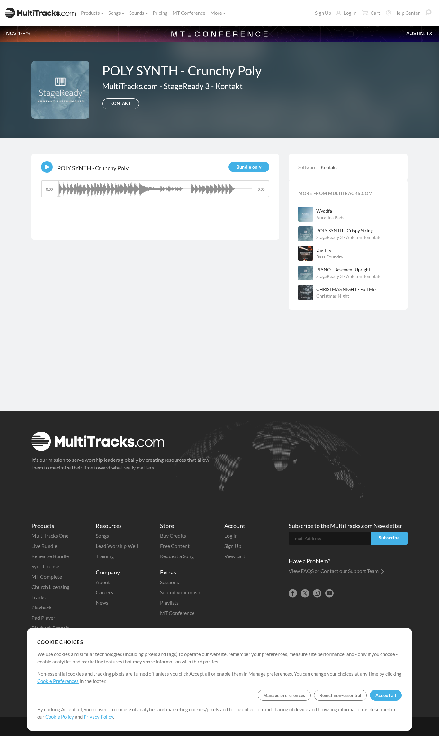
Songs (114, 13)
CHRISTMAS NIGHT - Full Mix (346, 289)
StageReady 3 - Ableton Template (348, 237)
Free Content (175, 546)
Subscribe (389, 537)
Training (105, 556)
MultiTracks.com (130, 86)
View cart (234, 556)
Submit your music (180, 592)
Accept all (385, 695)
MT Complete (46, 577)
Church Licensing (50, 587)
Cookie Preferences (58, 681)
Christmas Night (332, 296)
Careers (104, 592)
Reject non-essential (340, 695)
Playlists (169, 603)
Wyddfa (324, 211)
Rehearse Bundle (50, 556)
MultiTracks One (49, 535)
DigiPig (323, 250)
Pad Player (43, 618)
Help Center (407, 13)
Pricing (160, 13)
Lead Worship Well (117, 546)
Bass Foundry (329, 256)
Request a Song (177, 556)
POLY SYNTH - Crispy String (344, 230)
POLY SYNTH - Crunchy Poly (93, 167)
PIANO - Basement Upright (343, 269)
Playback (41, 607)
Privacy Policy (98, 717)
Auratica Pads (330, 217)
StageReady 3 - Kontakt (203, 86)
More (216, 13)
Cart (375, 13)
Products (90, 13)
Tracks (38, 597)
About (103, 582)
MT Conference (189, 13)
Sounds (136, 13)
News (102, 603)
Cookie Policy (59, 717)
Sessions (169, 582)
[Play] (47, 167)
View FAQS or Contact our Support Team (334, 571)
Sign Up (323, 13)
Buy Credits (173, 535)
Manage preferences (284, 695)
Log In (350, 13)
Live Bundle (44, 546)
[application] (155, 191)
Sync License (45, 566)
